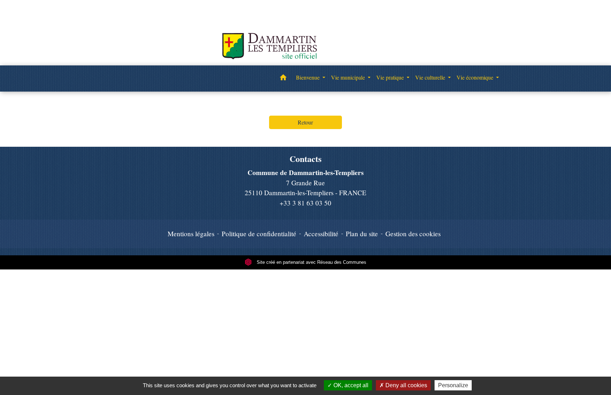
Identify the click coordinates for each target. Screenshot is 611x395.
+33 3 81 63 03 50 (305, 202)
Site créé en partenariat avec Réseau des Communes (310, 262)
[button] (283, 78)
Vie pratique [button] (390, 77)
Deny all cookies (405, 385)
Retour (305, 122)
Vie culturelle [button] (431, 77)
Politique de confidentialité (259, 233)
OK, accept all (350, 385)
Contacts (305, 159)
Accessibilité (321, 233)
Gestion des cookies (413, 233)
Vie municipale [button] (348, 77)
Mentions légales (191, 233)
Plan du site (362, 233)
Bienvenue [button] (308, 77)
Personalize (453, 385)
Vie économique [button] (475, 77)
